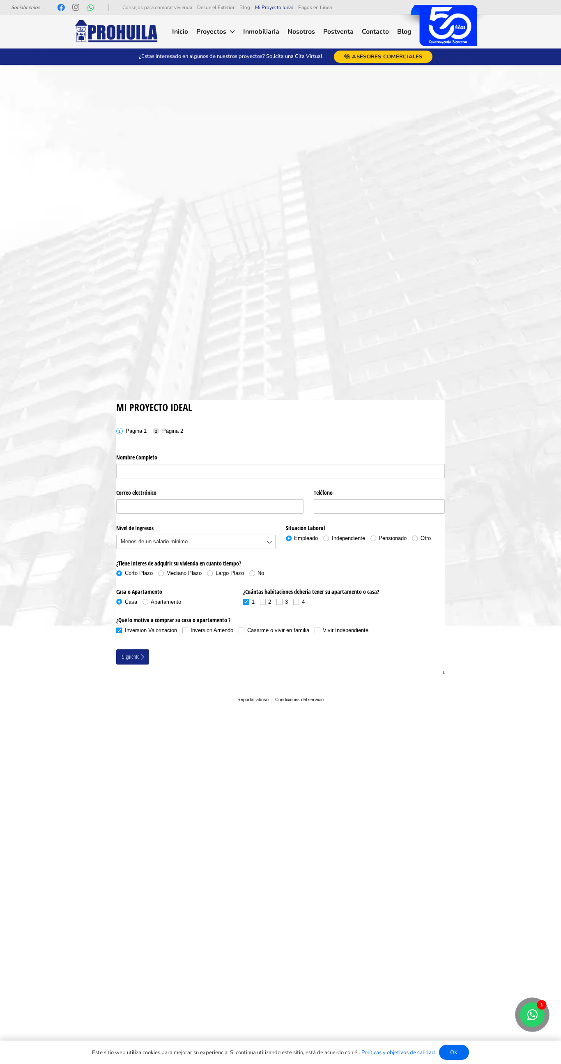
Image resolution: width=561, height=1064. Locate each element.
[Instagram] (76, 7)
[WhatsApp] (90, 7)
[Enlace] (116, 32)
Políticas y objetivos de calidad (398, 1052)
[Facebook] (61, 7)
